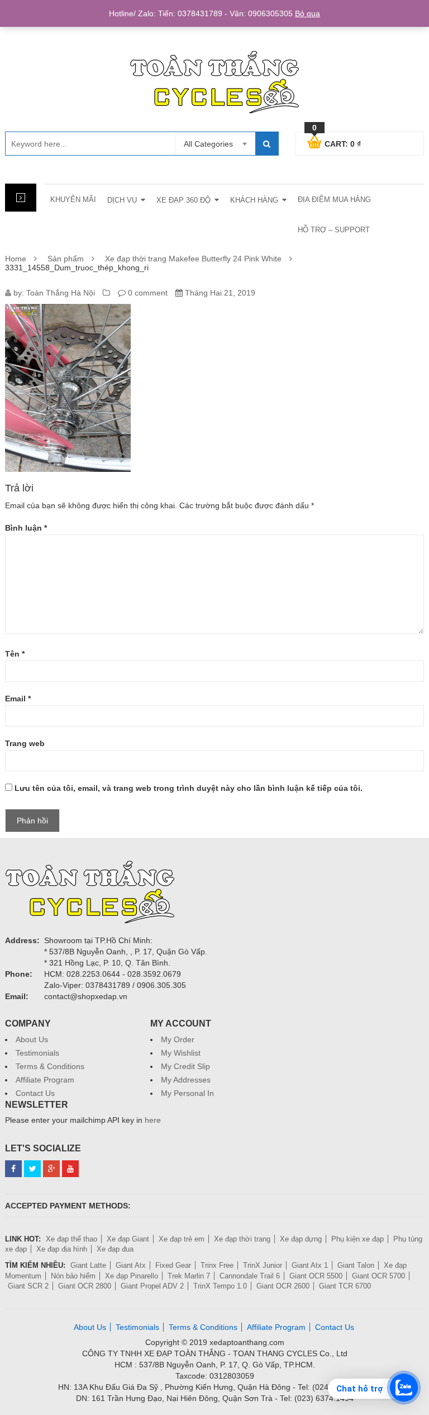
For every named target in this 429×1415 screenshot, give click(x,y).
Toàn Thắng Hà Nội (60, 292)
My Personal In (187, 1093)
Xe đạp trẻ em (181, 1239)
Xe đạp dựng (301, 1239)
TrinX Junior (262, 1265)
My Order (177, 1039)
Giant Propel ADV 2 (152, 1286)
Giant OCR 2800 (84, 1286)
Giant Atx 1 (310, 1265)
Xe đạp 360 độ (183, 200)
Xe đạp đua (115, 1249)
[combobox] (215, 144)
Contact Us (35, 1093)
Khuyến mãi (73, 199)
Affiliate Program (45, 1079)
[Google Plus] (51, 1168)
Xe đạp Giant (128, 1239)
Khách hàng (254, 200)
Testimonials (37, 1052)
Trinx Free (217, 1265)
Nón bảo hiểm (73, 1276)
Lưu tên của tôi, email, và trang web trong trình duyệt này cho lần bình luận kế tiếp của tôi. (189, 788)
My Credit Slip (185, 1066)
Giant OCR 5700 (378, 1276)
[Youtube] (70, 1168)
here (153, 1120)
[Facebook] (13, 1168)
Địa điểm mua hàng (334, 199)
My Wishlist (181, 1052)
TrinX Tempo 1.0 (220, 1286)
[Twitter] (32, 1168)
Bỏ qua (307, 13)
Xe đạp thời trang (242, 1239)
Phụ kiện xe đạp (357, 1239)
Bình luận (26, 527)
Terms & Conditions (50, 1066)
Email (18, 698)
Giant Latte (88, 1265)
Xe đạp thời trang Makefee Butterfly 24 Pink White (193, 258)
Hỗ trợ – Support (334, 230)
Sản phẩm (65, 258)
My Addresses (186, 1079)
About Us (32, 1039)
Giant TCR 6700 (345, 1286)
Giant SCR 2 (28, 1286)
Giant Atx (131, 1265)
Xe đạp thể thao (71, 1239)
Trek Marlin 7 (189, 1276)
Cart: (336, 142)
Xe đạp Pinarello (131, 1276)
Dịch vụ (122, 200)
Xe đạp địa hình (61, 1249)
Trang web (25, 743)
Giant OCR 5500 (315, 1276)
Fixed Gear (173, 1265)
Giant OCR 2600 (282, 1286)
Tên (15, 653)
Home (15, 258)
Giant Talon (355, 1265)
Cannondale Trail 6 (250, 1276)
